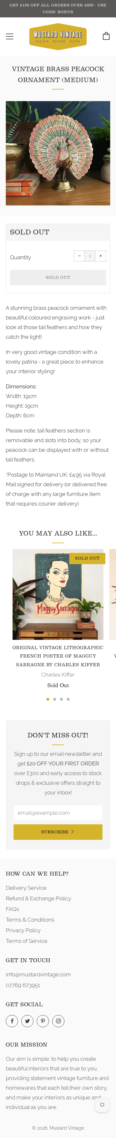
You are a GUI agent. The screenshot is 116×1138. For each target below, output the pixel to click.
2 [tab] (54, 699)
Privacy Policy (23, 930)
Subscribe (55, 832)
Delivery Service (26, 888)
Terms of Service (26, 941)
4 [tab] (68, 699)
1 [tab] (47, 699)
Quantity (20, 257)
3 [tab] (61, 699)
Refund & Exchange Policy (38, 898)
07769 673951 (23, 985)
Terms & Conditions (30, 919)
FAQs (12, 909)
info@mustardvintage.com (38, 974)
